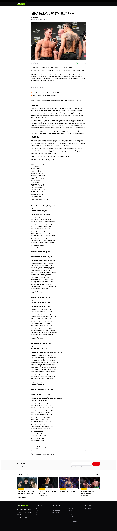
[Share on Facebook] (32, 63)
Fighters (38, 512)
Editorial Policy (72, 519)
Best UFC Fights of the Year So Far (41, 90)
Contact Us (71, 512)
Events (37, 510)
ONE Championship (56, 510)
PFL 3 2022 (76, 100)
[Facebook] (23, 517)
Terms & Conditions (73, 521)
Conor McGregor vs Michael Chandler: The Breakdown (46, 92)
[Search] (99, 4)
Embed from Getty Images (38, 440)
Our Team (71, 510)
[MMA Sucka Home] (21, 4)
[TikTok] (28, 517)
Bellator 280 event (58, 100)
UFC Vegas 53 (49, 160)
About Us (71, 508)
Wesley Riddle (36, 17)
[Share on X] (35, 63)
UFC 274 (52, 454)
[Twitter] (47, 447)
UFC (33, 454)
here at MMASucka (78, 83)
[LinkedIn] (45, 447)
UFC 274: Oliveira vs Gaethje (42, 454)
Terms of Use (90, 527)
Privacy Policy (72, 516)
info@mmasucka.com (89, 508)
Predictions (38, 8)
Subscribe (96, 464)
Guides (37, 514)
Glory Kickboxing (56, 512)
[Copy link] (38, 63)
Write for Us (71, 514)
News (37, 508)
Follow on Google (81, 63)
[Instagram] (26, 517)
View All (96, 474)
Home (32, 8)
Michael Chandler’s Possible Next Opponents (44, 95)
